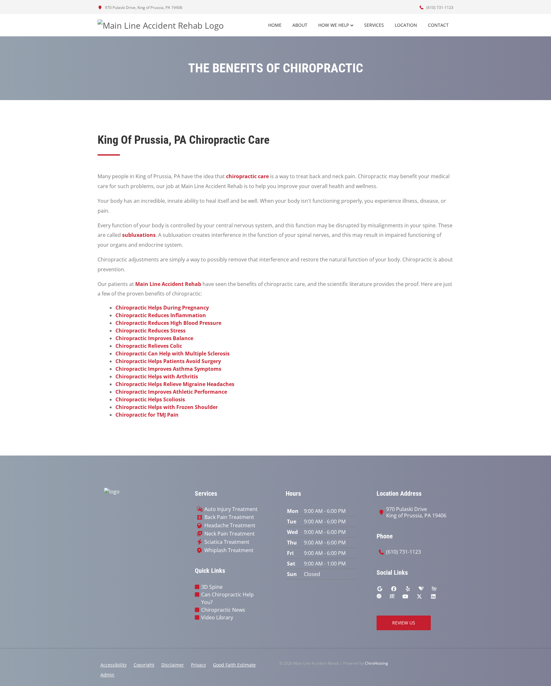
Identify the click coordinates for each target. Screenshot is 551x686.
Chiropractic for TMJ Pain (147, 414)
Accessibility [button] (113, 665)
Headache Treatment (229, 525)
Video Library (217, 617)
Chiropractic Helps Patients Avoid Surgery (168, 361)
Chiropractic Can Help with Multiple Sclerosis (172, 353)
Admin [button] (107, 675)
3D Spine (212, 586)
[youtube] (405, 596)
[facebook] (394, 589)
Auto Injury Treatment (231, 509)
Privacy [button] (198, 665)
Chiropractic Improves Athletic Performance (171, 391)
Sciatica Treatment (226, 542)
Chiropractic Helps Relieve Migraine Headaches (174, 384)
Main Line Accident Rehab (168, 284)
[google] (380, 589)
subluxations (139, 234)
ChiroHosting (376, 663)
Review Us (403, 623)
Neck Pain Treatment (229, 533)
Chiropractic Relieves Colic (148, 345)
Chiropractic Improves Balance (154, 338)
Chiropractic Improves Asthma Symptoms (168, 368)
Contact (438, 25)
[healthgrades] (421, 589)
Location (406, 25)
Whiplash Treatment (228, 550)
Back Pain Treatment (229, 517)
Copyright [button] (144, 665)
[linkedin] (433, 596)
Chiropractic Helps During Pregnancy (162, 307)
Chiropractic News (223, 609)
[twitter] (419, 596)
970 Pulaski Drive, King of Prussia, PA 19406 (143, 7)
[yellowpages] (391, 596)
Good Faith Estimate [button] (234, 665)
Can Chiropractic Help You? (227, 598)
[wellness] (434, 589)
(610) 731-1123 (439, 7)
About (299, 25)
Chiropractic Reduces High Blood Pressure (168, 322)
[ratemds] (379, 596)
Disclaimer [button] (172, 665)
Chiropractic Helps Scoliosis (150, 399)
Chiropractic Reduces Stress (150, 330)
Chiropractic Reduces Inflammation (160, 315)
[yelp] (408, 589)
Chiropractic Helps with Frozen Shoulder (166, 407)
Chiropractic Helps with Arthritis (156, 376)
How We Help (333, 25)
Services (374, 25)
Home (275, 25)
